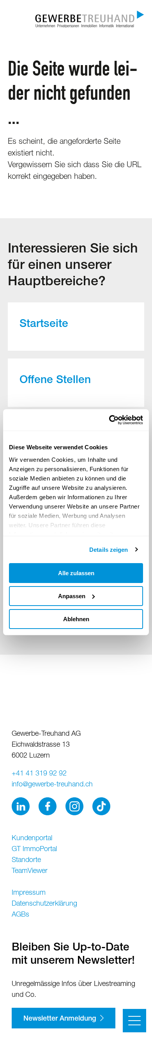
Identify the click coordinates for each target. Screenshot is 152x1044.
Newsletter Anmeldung (59, 1019)
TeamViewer (30, 871)
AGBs (20, 915)
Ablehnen (76, 618)
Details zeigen (108, 549)
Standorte (26, 860)
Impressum (29, 893)
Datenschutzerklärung (44, 904)
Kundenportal (32, 838)
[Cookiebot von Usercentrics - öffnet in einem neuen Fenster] (109, 420)
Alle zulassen (76, 573)
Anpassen (71, 596)
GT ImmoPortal (34, 849)
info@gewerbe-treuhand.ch (52, 784)
